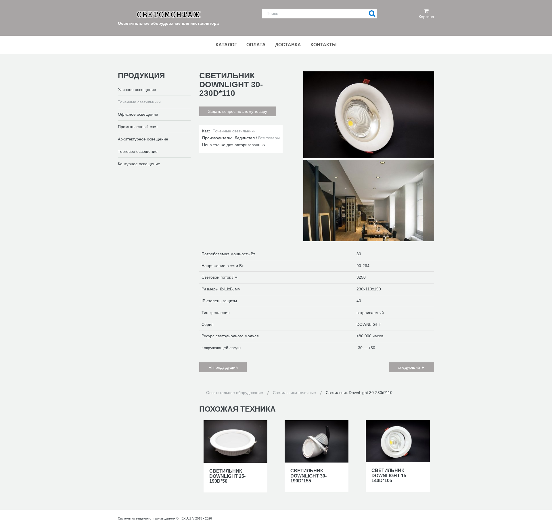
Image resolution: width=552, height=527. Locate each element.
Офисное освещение (138, 114)
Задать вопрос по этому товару (237, 111)
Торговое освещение (138, 151)
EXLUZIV (187, 518)
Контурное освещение (139, 163)
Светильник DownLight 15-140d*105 (389, 475)
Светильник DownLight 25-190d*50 (227, 476)
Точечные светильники (139, 102)
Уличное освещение (137, 89)
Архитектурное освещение (143, 139)
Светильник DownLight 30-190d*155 (308, 475)
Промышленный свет (138, 126)
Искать (372, 13)
